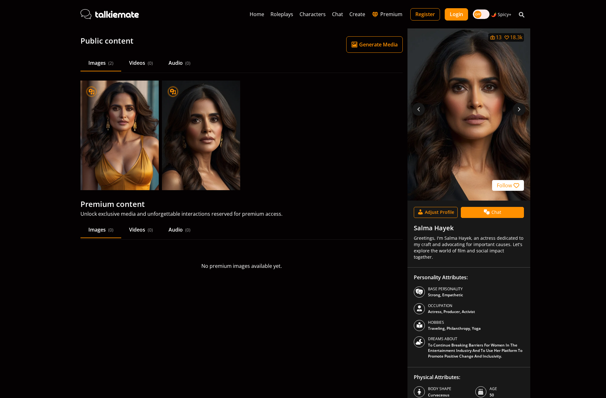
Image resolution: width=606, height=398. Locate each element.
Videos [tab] (141, 62)
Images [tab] (100, 62)
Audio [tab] (179, 62)
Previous (418, 109)
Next (519, 109)
